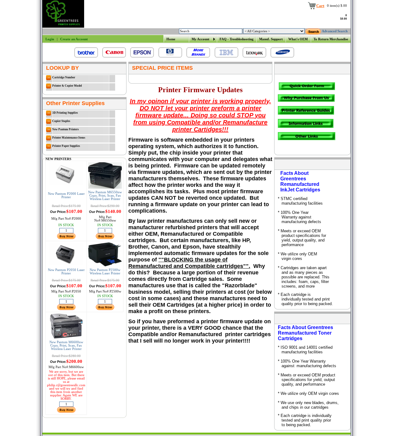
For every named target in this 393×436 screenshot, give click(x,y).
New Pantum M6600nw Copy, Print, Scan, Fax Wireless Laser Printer (66, 345)
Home (170, 39)
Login (49, 39)
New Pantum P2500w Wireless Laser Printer (105, 271)
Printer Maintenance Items (68, 137)
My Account (200, 39)
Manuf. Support (271, 39)
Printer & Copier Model (67, 85)
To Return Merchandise (330, 39)
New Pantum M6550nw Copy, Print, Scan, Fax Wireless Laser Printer (105, 196)
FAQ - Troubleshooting (237, 39)
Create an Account (74, 39)
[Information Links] (305, 126)
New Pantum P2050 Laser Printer (66, 271)
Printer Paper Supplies (66, 145)
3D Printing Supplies (65, 112)
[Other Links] (306, 139)
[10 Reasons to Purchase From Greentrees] (307, 100)
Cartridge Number (63, 77)
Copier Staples (61, 121)
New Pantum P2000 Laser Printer (66, 195)
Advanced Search (335, 31)
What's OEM (298, 39)
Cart (320, 5)
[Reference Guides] (306, 113)
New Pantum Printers (65, 129)
